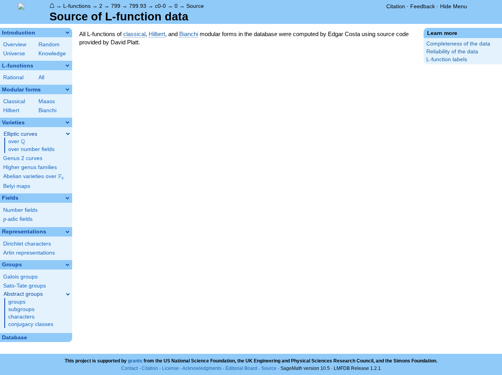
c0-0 (160, 6)
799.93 (137, 6)
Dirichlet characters (27, 244)
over (16, 142)
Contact (129, 368)
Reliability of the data (452, 52)
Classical (14, 101)
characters (21, 317)
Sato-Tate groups (24, 286)
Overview (14, 44)
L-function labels (446, 59)
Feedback (422, 6)
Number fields (20, 210)
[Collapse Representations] (67, 232)
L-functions (77, 6)
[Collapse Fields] (67, 198)
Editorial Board (241, 368)
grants (135, 361)
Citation (395, 6)
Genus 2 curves (22, 158)
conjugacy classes (30, 324)
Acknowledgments (202, 368)
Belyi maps (16, 186)
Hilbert (11, 110)
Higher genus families (30, 167)
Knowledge (52, 53)
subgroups (21, 309)
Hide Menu (453, 6)
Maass (46, 101)
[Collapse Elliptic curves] (68, 134)
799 (115, 6)
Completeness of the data (458, 44)
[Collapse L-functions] (67, 65)
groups (16, 302)
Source (195, 6)
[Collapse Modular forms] (67, 89)
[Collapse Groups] (67, 265)
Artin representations (29, 253)
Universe (14, 53)
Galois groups (20, 277)
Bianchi (47, 110)
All (41, 77)
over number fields (31, 149)
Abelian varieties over (33, 176)
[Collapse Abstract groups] (68, 294)
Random (49, 44)
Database (14, 337)
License (170, 368)
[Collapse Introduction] (67, 32)
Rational (13, 77)
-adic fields (18, 219)
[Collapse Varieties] (67, 122)
